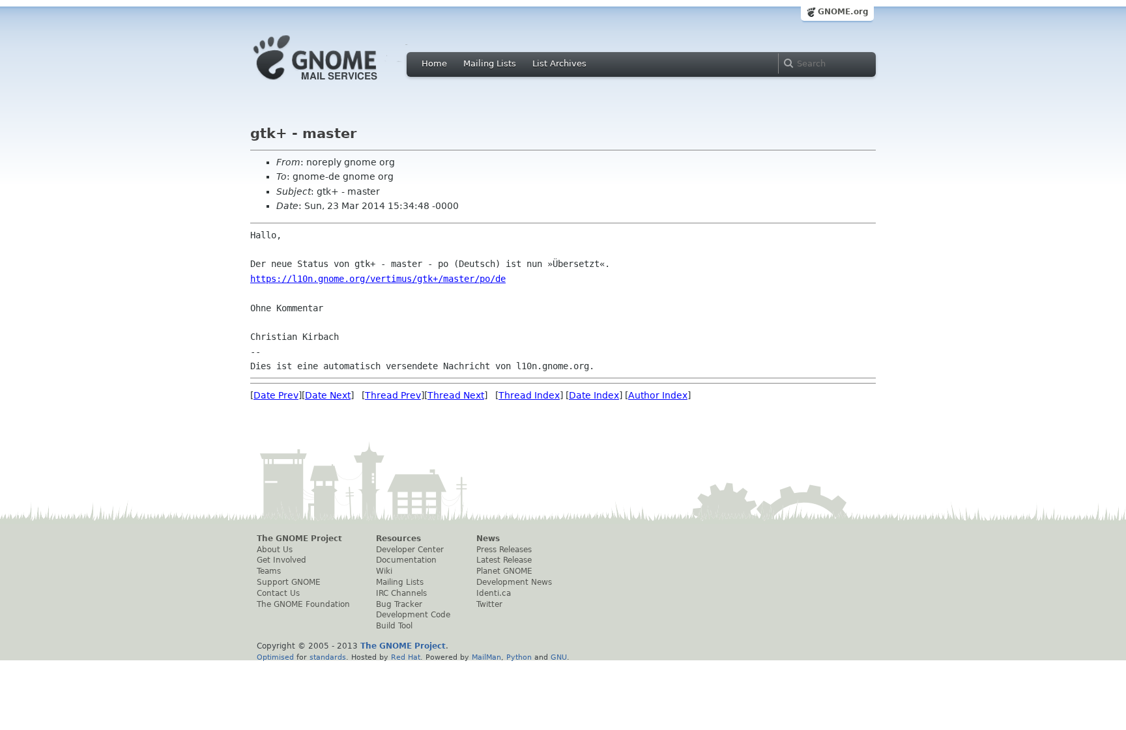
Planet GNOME (504, 571)
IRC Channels (401, 593)
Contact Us (278, 593)
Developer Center (410, 549)
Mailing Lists (489, 63)
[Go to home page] (335, 83)
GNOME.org (843, 11)
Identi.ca (493, 593)
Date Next (328, 395)
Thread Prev (393, 395)
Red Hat (405, 657)
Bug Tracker (399, 604)
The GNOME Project (299, 538)
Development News (514, 582)
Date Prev (275, 395)
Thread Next (455, 395)
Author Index (657, 395)
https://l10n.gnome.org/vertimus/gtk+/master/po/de (378, 279)
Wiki (384, 571)
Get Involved (281, 560)
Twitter (489, 604)
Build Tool (394, 625)
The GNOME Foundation (303, 604)
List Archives (559, 63)
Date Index (594, 395)
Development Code (413, 614)
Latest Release (504, 560)
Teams (269, 571)
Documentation (406, 560)
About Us (275, 549)
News (488, 538)
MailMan (486, 657)
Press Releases (504, 549)
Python (519, 657)
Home (434, 63)
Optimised (275, 657)
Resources (398, 538)
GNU (559, 657)
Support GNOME (289, 582)
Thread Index (529, 395)
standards (328, 657)
